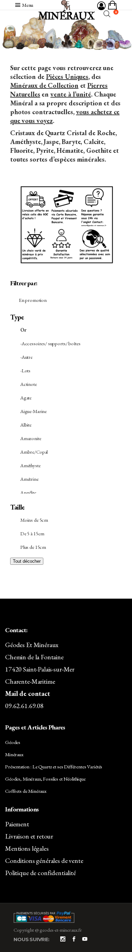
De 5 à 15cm (32, 533)
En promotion (33, 300)
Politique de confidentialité (40, 872)
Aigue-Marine (33, 411)
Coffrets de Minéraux (25, 791)
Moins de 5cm (34, 520)
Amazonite (30, 438)
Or (23, 330)
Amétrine (29, 479)
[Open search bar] (107, 14)
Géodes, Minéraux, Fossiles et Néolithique (45, 778)
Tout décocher (27, 561)
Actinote (28, 384)
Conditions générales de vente (44, 860)
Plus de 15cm (33, 547)
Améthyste (30, 465)
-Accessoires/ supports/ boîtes (50, 343)
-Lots (25, 370)
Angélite (28, 492)
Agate (25, 397)
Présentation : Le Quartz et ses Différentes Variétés (53, 766)
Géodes (12, 742)
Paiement (17, 824)
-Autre (26, 357)
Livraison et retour (29, 836)
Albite (25, 424)
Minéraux (14, 754)
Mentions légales (27, 848)
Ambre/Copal (34, 452)
